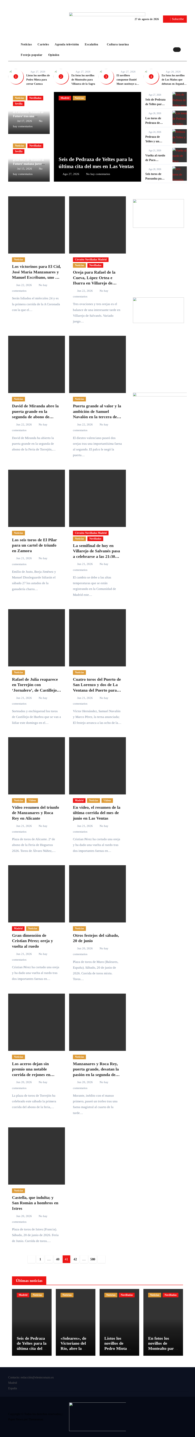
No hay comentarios (98, 174)
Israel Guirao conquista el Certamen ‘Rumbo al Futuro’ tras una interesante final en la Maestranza (28, 116)
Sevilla (18, 103)
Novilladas (35, 98)
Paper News (15, 1419)
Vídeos (32, 800)
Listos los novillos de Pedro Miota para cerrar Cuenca (38, 79)
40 (57, 1259)
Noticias (26, 44)
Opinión (53, 54)
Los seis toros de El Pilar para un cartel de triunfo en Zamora (34, 545)
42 (75, 1259)
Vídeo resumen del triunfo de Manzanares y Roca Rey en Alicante (35, 813)
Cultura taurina (118, 44)
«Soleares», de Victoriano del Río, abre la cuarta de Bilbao (75, 1346)
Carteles (43, 44)
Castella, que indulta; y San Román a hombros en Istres (35, 1203)
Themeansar (35, 1419)
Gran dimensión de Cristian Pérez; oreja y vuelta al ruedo (32, 941)
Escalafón (92, 44)
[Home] (13, 49)
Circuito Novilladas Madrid (91, 259)
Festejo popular (31, 54)
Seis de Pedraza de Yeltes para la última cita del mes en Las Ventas (31, 1348)
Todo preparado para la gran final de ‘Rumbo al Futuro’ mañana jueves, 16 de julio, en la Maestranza (28, 163)
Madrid (65, 98)
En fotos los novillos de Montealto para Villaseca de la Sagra (83, 79)
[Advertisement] (158, 264)
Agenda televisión (67, 44)
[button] (185, 49)
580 (92, 1259)
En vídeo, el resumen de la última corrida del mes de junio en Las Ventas (96, 813)
